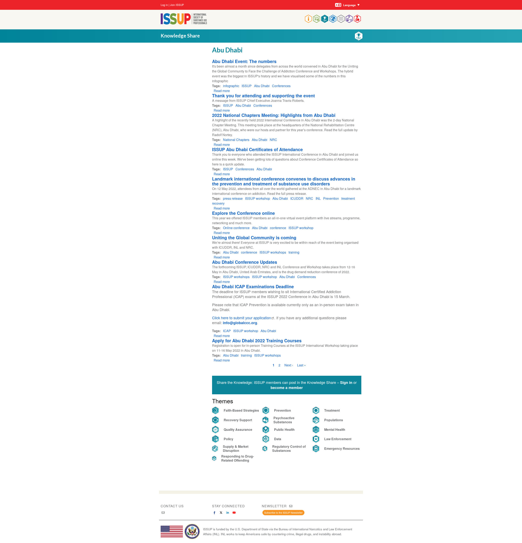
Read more (222, 90)
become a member (287, 387)
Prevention (331, 198)
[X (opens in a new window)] (221, 512)
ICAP (227, 330)
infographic (231, 85)
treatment (348, 198)
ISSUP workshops (273, 252)
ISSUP (247, 85)
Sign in (346, 382)
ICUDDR (296, 198)
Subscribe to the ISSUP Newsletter (283, 512)
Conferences (281, 85)
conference (278, 227)
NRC (273, 139)
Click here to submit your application (241, 317)
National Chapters (236, 139)
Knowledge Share (180, 36)
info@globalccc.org (240, 322)
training (294, 252)
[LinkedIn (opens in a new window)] (227, 512)
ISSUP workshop (257, 198)
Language (349, 5)
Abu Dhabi (262, 85)
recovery (218, 203)
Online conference (236, 227)
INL (318, 198)
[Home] (184, 23)
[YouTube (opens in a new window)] (234, 512)
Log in (164, 5)
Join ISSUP (177, 5)
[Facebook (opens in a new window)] (214, 512)
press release (233, 198)
